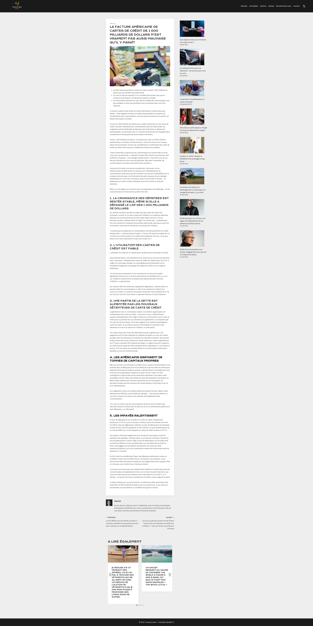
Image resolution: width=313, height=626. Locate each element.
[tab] (136, 605)
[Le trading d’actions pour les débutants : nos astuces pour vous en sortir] (193, 57)
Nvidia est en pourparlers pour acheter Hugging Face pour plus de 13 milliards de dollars (193, 252)
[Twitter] (304, 6)
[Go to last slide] (110, 574)
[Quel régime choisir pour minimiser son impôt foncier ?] (193, 29)
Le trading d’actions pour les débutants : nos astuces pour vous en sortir (193, 70)
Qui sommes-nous (283, 6)
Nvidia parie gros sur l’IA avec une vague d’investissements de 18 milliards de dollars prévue (192, 221)
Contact (296, 6)
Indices (271, 6)
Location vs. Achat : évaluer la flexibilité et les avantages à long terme (192, 158)
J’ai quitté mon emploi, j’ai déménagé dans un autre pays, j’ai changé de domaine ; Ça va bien (192, 189)
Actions (263, 6)
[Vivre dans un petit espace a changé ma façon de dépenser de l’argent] (193, 116)
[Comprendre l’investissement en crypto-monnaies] (193, 88)
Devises (244, 6)
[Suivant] (170, 574)
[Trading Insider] (17, 6)
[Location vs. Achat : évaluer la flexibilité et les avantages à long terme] (193, 145)
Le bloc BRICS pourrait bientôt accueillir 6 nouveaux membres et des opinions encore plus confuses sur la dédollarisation (122, 522)
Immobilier (253, 6)
